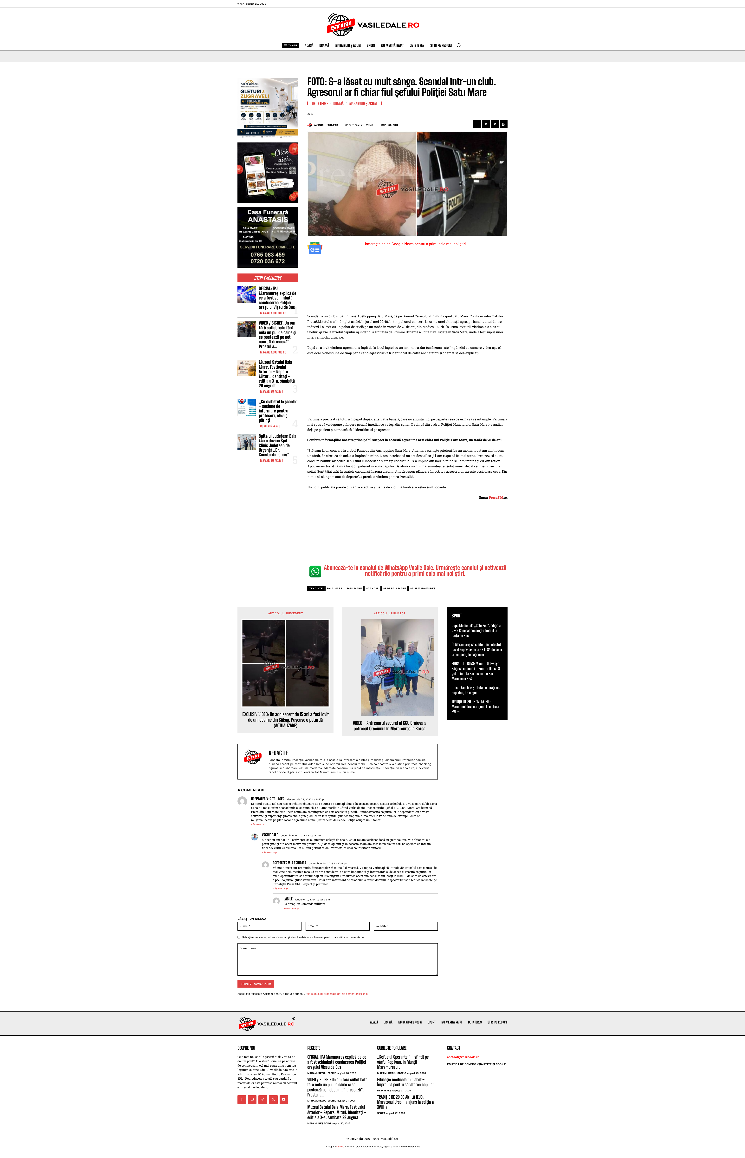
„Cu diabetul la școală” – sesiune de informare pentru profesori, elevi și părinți (278, 411)
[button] (458, 45)
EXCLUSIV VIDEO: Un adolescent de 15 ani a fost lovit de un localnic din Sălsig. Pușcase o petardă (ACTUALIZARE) (285, 720)
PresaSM (496, 497)
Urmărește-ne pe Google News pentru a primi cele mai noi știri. (415, 244)
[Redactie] (310, 124)
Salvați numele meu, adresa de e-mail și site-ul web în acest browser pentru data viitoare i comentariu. (303, 937)
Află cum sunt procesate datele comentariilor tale (337, 993)
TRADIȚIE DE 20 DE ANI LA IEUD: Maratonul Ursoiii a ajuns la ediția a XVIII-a (475, 706)
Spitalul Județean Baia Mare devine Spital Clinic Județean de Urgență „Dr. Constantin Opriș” (277, 445)
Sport (381, 1113)
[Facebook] (477, 124)
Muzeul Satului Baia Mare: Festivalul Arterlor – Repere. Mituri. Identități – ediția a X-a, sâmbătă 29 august (277, 373)
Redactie (332, 125)
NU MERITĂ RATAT (269, 426)
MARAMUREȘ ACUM (271, 391)
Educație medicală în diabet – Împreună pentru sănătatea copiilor (405, 1082)
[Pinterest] (495, 124)
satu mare (354, 588)
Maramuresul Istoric (273, 313)
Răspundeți (258, 824)
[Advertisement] (407, 285)
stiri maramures (422, 588)
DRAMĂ (338, 103)
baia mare (334, 588)
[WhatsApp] (504, 124)
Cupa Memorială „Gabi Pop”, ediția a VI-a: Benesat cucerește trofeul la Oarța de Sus (476, 630)
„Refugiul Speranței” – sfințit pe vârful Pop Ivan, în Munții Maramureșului (403, 1062)
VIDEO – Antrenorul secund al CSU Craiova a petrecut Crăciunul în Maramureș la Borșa (389, 725)
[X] (486, 124)
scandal (372, 588)
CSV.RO (340, 1146)
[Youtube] (284, 1099)
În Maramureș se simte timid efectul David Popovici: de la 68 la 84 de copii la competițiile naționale (477, 649)
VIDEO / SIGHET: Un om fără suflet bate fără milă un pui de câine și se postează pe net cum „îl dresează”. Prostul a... (277, 334)
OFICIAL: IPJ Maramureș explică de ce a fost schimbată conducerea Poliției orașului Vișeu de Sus (277, 298)
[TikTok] (262, 1099)
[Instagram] (252, 1099)
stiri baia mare (394, 588)
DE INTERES (320, 103)
